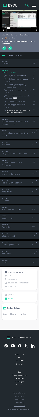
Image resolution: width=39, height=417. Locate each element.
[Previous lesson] (4, 48)
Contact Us (19, 354)
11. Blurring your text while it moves (16, 106)
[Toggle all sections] (36, 55)
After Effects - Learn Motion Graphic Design (15, 35)
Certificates (19, 378)
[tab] (17, 272)
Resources (19, 364)
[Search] (27, 5)
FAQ (19, 358)
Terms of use (19, 396)
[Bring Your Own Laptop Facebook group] (19, 345)
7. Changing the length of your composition (17, 86)
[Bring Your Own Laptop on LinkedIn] (32, 346)
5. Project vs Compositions (16, 76)
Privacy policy (19, 399)
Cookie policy (19, 403)
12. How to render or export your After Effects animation (18, 111)
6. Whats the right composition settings (17, 80)
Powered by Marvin (19, 393)
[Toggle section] (36, 61)
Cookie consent (19, 406)
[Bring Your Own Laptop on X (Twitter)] (26, 345)
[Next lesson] (10, 48)
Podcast (19, 385)
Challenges (20, 382)
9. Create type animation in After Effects (18, 97)
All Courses (20, 361)
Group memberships (19, 375)
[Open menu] (34, 5)
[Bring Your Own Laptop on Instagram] (6, 345)
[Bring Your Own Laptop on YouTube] (13, 346)
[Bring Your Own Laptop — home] (10, 5)
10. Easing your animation (15, 101)
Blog (19, 372)
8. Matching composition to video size (18, 91)
